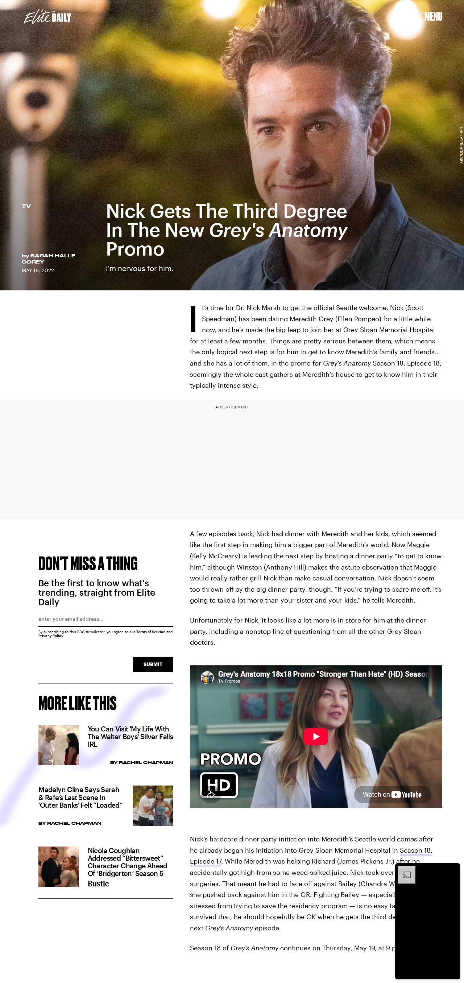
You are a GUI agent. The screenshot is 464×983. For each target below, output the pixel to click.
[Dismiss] (452, 869)
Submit (153, 664)
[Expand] (403, 869)
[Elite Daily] (47, 16)
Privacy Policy (50, 635)
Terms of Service (150, 631)
